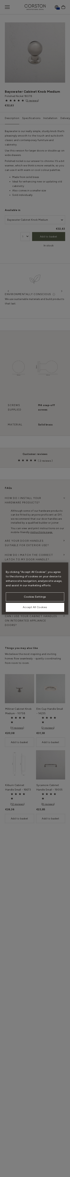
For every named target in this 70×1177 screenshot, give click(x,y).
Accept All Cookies (35, 607)
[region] (35, 588)
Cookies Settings (35, 596)
